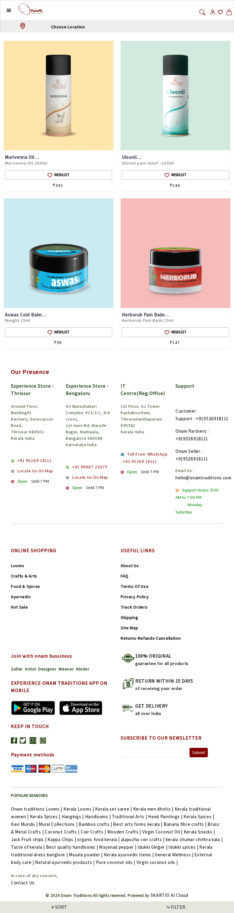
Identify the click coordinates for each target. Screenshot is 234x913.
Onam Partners (191, 431)
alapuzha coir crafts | (143, 839)
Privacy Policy (135, 597)
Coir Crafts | (93, 832)
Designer (47, 669)
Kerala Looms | (78, 809)
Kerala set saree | (113, 809)
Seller (17, 669)
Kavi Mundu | (24, 824)
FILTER (178, 907)
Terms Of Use (134, 586)
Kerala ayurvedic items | (129, 855)
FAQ (125, 576)
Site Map (129, 628)
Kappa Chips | (62, 839)
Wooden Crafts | (124, 832)
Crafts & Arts (24, 576)
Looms (17, 565)
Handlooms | (98, 816)
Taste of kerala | (28, 847)
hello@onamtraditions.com (204, 478)
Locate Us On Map (35, 471)
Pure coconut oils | (115, 862)
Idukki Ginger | (152, 847)
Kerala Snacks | (199, 832)
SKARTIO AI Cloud (169, 895)
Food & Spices (25, 586)
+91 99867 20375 (90, 467)
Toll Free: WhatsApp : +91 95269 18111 (144, 457)
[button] (4, 10)
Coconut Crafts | (62, 832)
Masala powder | (86, 855)
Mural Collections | (58, 824)
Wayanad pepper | (117, 847)
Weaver (66, 669)
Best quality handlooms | (72, 847)
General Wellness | (174, 855)
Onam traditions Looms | (36, 809)
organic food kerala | (98, 839)
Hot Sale (19, 607)
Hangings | (73, 816)
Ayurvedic (21, 597)
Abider (82, 669)
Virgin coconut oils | (157, 862)
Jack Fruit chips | (29, 839)
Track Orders (134, 607)
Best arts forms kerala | (137, 824)
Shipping (129, 617)
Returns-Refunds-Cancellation (151, 638)
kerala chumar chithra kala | (194, 839)
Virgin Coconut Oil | (162, 832)
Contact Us (23, 883)
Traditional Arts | (129, 816)
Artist (30, 669)
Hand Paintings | (165, 816)
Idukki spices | (183, 847)
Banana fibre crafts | (185, 824)
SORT (61, 907)
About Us (130, 565)
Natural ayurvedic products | (65, 862)
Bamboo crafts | (95, 824)
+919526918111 (212, 418)
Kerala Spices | (45, 816)
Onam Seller (188, 451)
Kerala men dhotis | (153, 809)
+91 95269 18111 (34, 460)
